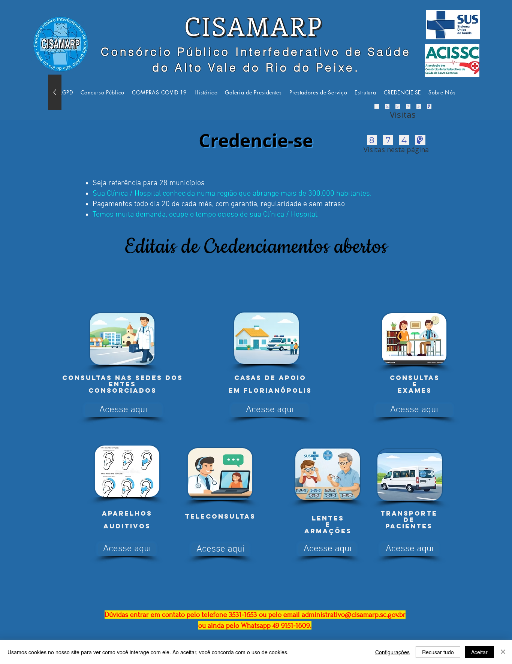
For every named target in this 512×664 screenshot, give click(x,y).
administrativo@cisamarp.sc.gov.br (354, 614)
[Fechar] (503, 652)
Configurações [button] (392, 652)
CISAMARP (253, 26)
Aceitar (479, 652)
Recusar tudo (438, 652)
